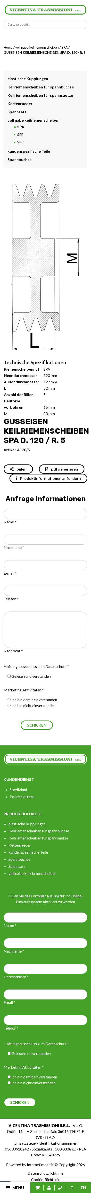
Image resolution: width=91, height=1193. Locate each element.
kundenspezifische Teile (29, 151)
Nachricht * (13, 650)
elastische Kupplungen (28, 78)
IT (71, 1187)
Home (8, 47)
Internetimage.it (40, 1164)
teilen (21, 469)
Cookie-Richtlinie (45, 1179)
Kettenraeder (20, 103)
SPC (20, 142)
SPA (64, 47)
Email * (9, 1002)
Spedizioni (18, 789)
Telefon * (11, 598)
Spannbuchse (20, 159)
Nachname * (14, 547)
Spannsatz (17, 111)
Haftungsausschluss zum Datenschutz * (36, 666)
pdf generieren (64, 469)
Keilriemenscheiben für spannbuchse (41, 87)
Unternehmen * (16, 976)
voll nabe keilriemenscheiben (37, 47)
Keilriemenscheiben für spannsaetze (40, 95)
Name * (10, 521)
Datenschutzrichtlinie (45, 1173)
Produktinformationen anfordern (50, 478)
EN (83, 1187)
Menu (18, 1187)
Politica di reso (22, 796)
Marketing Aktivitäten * (24, 690)
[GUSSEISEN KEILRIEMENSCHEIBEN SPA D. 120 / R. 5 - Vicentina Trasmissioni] (45, 9)
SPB (20, 134)
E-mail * (10, 573)
